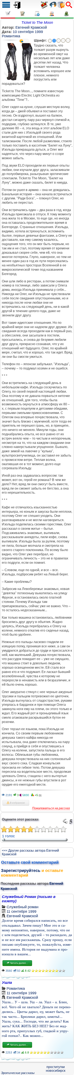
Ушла (7, 983)
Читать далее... (18, 963)
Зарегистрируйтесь (20, 870)
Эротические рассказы (18, 1073)
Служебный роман (22, 907)
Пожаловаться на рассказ (51, 808)
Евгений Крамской (31, 27)
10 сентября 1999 (28, 32)
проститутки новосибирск (55, 1068)
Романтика (11, 36)
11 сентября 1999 (21, 911)
